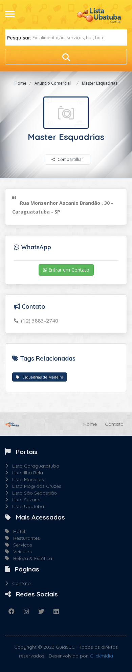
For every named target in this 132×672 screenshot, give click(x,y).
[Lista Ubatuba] (101, 14)
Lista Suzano (24, 500)
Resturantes (24, 538)
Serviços (20, 545)
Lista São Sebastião (32, 493)
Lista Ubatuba (26, 506)
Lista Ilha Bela (25, 473)
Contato (114, 424)
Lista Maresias (26, 479)
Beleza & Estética (30, 558)
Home (20, 83)
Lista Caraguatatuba (33, 466)
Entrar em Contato (68, 270)
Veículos (20, 552)
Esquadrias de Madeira (41, 377)
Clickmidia (101, 656)
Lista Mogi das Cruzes (34, 486)
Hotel (17, 531)
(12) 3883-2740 (38, 320)
